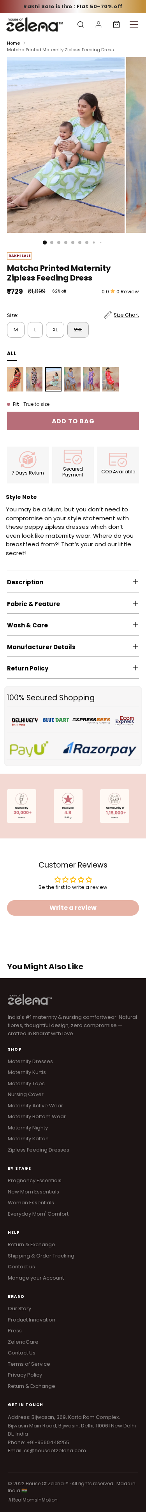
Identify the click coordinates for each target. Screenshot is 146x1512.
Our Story (19, 1308)
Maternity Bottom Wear (37, 1116)
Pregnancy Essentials (35, 1180)
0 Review (127, 291)
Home (13, 43)
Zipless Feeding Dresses (38, 1149)
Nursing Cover (26, 1094)
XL (55, 329)
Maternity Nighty (28, 1127)
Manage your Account (36, 1278)
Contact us (21, 1266)
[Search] (80, 24)
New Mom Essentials (33, 1191)
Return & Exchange (31, 1244)
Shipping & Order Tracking (41, 1255)
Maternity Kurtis (27, 1072)
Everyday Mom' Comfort (38, 1214)
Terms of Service (29, 1364)
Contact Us (21, 1352)
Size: (12, 315)
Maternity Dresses (30, 1061)
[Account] (98, 24)
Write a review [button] (73, 907)
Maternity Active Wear (35, 1105)
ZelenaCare (23, 1342)
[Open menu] (134, 24)
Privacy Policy (25, 1375)
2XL (78, 329)
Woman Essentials (31, 1202)
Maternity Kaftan (28, 1138)
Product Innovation (31, 1319)
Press (15, 1330)
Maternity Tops (26, 1083)
